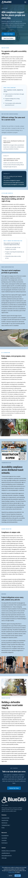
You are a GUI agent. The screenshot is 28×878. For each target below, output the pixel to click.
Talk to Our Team (8, 34)
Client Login (4, 857)
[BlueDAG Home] (6, 2)
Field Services (4, 822)
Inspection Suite (5, 820)
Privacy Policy (11, 872)
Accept (17, 875)
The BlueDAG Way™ (6, 825)
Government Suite (5, 817)
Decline (10, 875)
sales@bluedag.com (6, 853)
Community (4, 840)
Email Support (4, 842)
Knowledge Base (5, 835)
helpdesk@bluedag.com (7, 855)
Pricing (3, 827)
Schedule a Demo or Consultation (9, 850)
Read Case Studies (8, 38)
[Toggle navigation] (25, 2)
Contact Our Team (14, 788)
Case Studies (4, 837)
